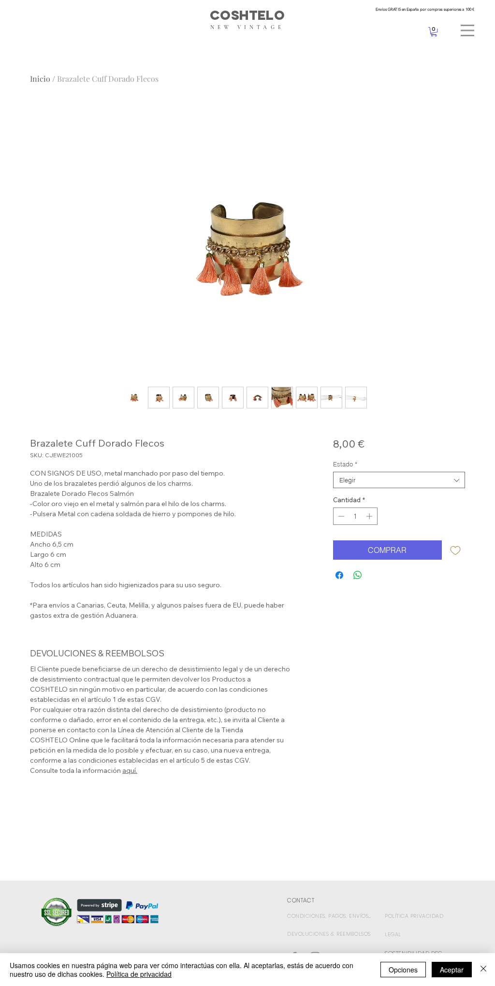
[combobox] (399, 480)
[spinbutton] (355, 516)
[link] (433, 31)
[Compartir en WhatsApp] (358, 575)
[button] (467, 30)
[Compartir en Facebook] (339, 575)
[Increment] (370, 516)
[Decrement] (340, 516)
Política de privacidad (139, 974)
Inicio (40, 78)
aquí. (129, 770)
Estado (345, 464)
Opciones (403, 969)
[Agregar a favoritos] (455, 550)
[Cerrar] (483, 969)
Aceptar (452, 969)
